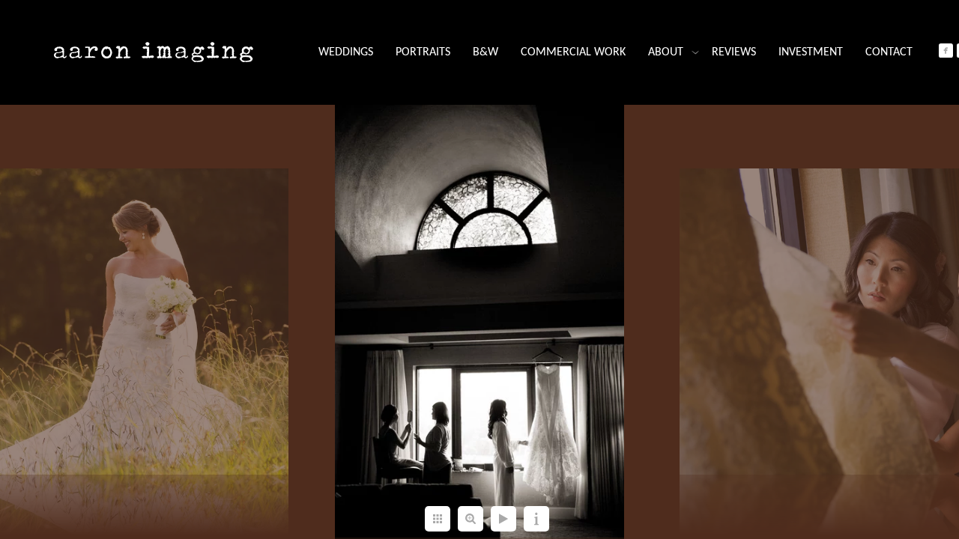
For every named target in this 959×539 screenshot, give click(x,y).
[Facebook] (946, 50)
